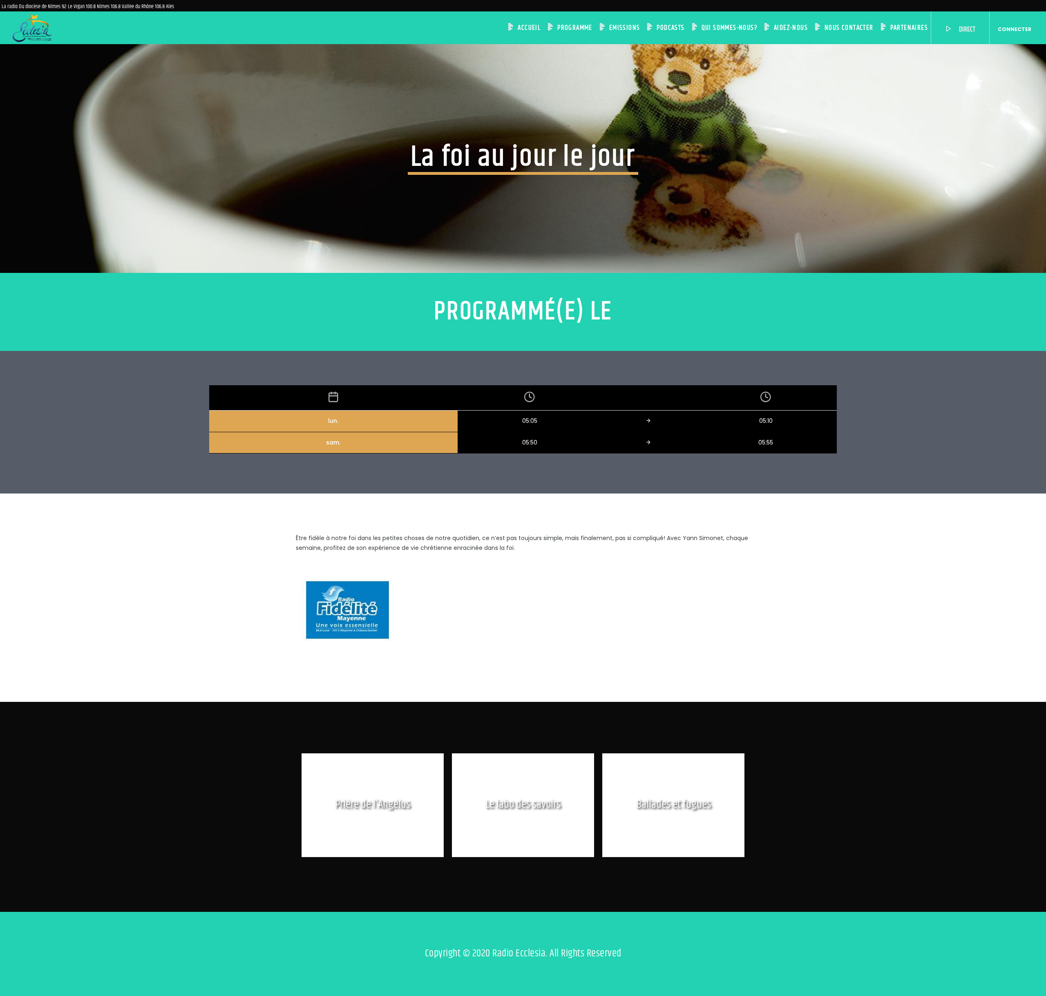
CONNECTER (1014, 29)
